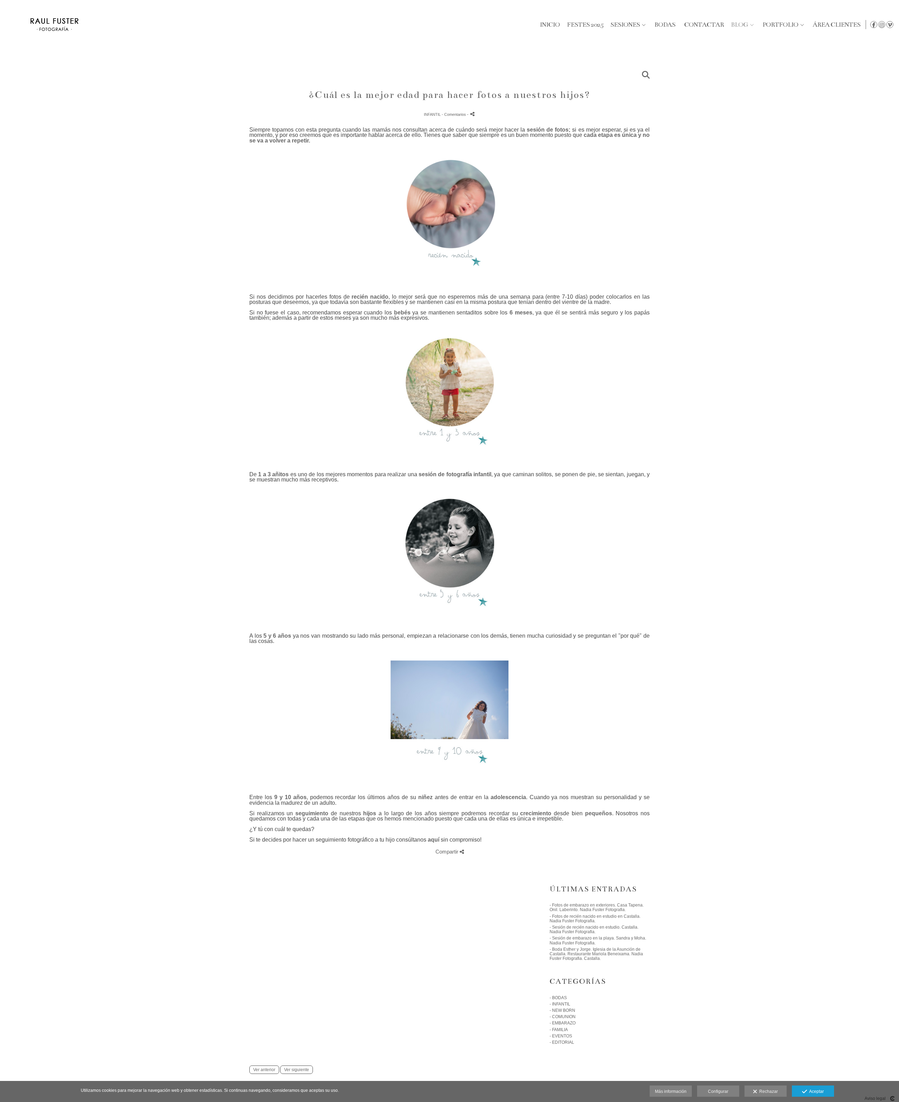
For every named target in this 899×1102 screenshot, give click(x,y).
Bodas (664, 24)
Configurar (718, 1091)
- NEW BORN (562, 1010)
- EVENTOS (561, 1036)
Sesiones (625, 24)
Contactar (704, 24)
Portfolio (780, 24)
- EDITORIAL (562, 1042)
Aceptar (815, 1091)
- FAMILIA (559, 1029)
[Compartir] (472, 114)
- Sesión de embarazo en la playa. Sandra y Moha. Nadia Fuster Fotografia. (598, 940)
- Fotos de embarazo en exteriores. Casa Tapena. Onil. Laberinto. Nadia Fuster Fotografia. (597, 907)
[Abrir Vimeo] (889, 24)
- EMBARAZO (563, 1023)
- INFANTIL (560, 1004)
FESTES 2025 (585, 24)
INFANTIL (433, 114)
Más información (671, 1091)
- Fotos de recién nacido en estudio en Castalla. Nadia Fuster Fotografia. (595, 918)
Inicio (550, 24)
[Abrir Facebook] (873, 24)
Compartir (447, 852)
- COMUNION (563, 1016)
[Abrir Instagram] (881, 24)
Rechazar (767, 1091)
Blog (739, 24)
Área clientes (836, 24)
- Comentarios (454, 114)
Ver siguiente (296, 1069)
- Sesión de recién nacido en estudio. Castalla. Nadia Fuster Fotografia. (594, 929)
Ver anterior (264, 1069)
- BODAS (558, 997)
